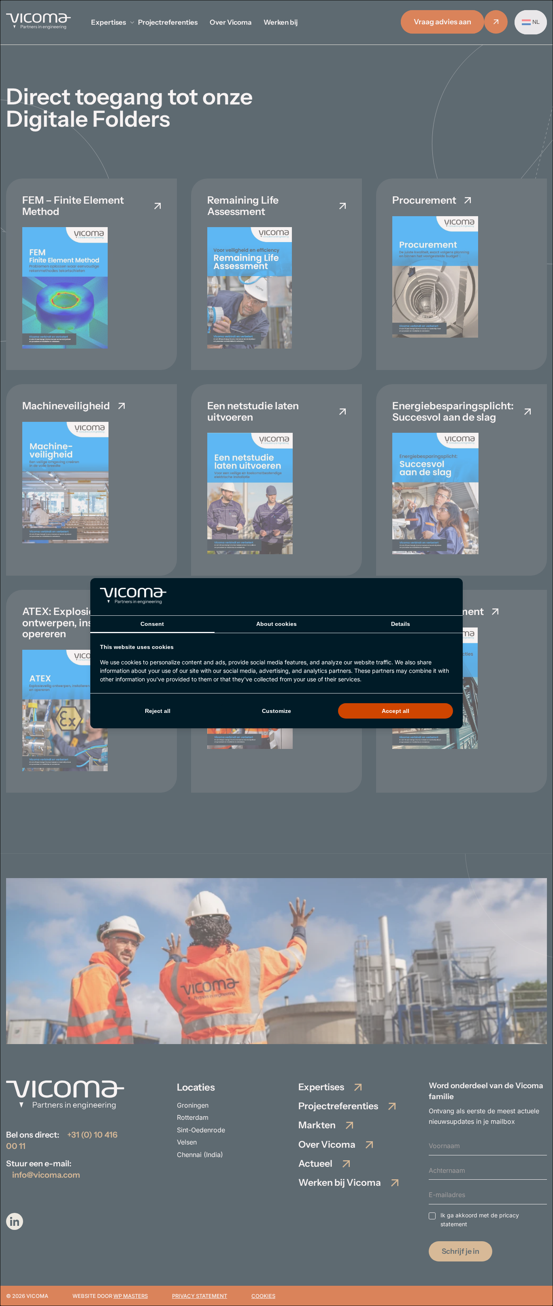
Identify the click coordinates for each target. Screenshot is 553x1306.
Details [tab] (400, 624)
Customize (276, 711)
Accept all (395, 711)
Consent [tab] (152, 624)
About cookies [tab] (276, 624)
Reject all (157, 711)
